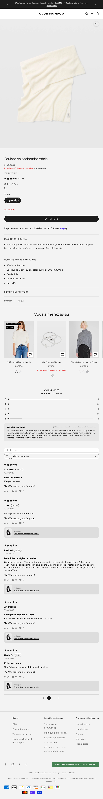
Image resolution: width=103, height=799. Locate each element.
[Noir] (20, 371)
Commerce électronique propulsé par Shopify (59, 773)
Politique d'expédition (55, 732)
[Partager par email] (22, 301)
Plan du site (82, 743)
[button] (11, 178)
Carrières (81, 739)
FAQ (14, 724)
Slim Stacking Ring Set (51, 362)
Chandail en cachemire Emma (84, 362)
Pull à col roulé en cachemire (19, 362)
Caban (79, 734)
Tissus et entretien (22, 734)
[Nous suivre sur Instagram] (19, 301)
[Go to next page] (59, 698)
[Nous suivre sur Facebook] (5, 764)
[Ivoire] (16, 371)
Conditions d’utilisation (38, 778)
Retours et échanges (54, 737)
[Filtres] (7, 456)
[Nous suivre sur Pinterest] (19, 764)
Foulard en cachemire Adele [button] (26, 533)
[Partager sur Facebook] (15, 301)
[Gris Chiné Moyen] (87, 371)
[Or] (49, 375)
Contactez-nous (20, 729)
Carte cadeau (51, 742)
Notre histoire (83, 724)
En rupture (52, 219)
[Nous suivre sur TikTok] (26, 764)
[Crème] (5, 188)
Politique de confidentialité (18, 778)
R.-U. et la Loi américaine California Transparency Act (68, 778)
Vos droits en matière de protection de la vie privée (75, 764)
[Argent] (53, 375)
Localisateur (82, 729)
